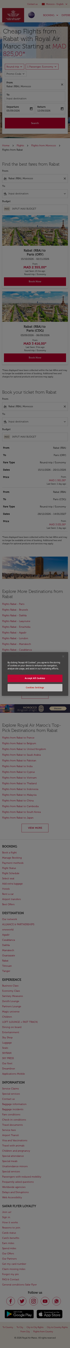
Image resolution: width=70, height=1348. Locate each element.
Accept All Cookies (35, 678)
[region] (35, 674)
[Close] (63, 656)
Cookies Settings (35, 687)
